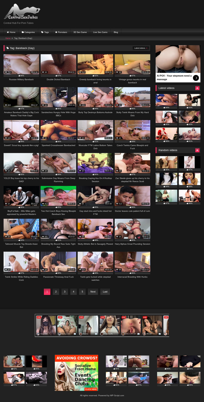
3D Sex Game (80, 32)
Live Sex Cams (100, 32)
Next (93, 291)
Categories (29, 32)
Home (12, 32)
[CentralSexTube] (23, 11)
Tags (46, 32)
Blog (116, 32)
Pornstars (62, 32)
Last (105, 291)
